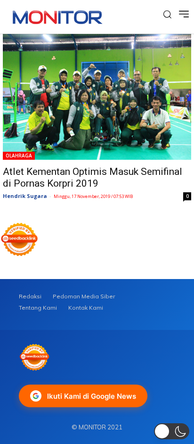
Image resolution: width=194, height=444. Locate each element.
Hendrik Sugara (25, 195)
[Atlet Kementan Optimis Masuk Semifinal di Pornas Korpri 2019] (97, 97)
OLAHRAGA (19, 155)
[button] (171, 431)
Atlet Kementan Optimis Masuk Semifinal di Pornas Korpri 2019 (92, 177)
